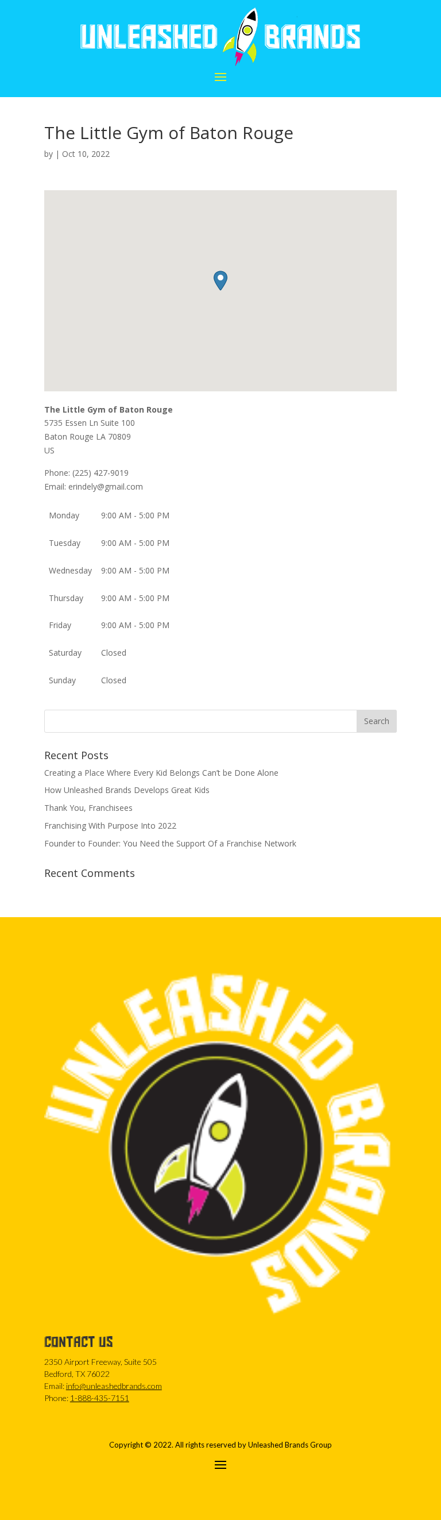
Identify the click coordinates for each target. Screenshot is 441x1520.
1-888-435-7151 (99, 1398)
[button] (220, 280)
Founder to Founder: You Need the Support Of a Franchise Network (170, 843)
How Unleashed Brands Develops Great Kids (127, 789)
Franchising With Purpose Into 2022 (110, 825)
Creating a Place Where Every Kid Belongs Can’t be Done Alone (161, 772)
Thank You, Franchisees (88, 807)
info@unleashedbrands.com (114, 1386)
